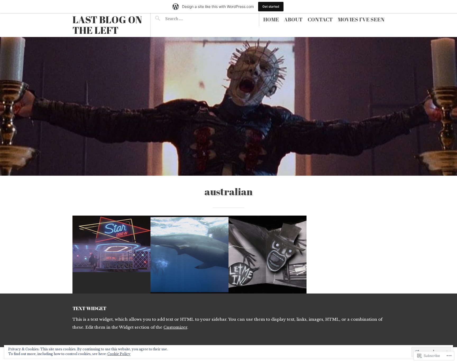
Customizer (175, 327)
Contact (320, 19)
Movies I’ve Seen (361, 19)
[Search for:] (187, 18)
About (293, 19)
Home (271, 19)
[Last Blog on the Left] (228, 106)
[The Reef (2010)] (189, 255)
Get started (270, 6)
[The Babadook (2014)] (268, 255)
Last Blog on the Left (107, 25)
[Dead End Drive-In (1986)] (111, 255)
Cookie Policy (118, 354)
